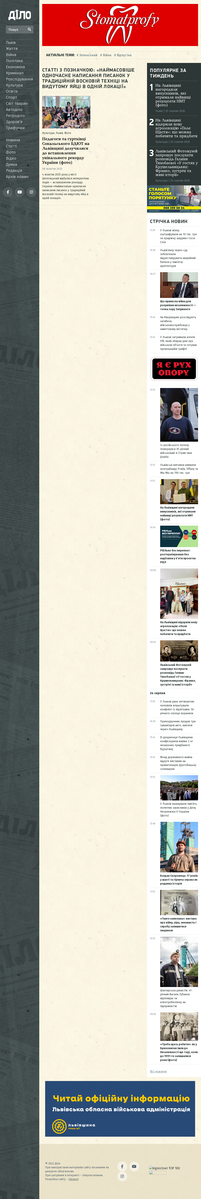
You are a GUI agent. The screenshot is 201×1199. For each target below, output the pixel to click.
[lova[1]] (120, 1135)
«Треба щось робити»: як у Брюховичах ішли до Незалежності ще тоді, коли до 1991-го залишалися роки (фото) (179, 1052)
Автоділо (14, 109)
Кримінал (15, 73)
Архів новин (17, 176)
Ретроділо (15, 115)
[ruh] (174, 380)
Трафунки (15, 127)
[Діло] (19, 15)
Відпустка (124, 55)
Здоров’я (14, 121)
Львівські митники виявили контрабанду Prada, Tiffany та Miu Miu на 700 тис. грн (179, 469)
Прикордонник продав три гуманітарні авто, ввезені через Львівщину (178, 725)
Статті (11, 146)
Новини (13, 140)
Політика (14, 60)
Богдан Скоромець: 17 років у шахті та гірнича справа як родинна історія (179, 879)
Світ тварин (17, 103)
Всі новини (158, 1071)
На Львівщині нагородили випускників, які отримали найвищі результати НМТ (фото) (173, 95)
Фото (11, 152)
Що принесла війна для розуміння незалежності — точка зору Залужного (178, 305)
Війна (11, 54)
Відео (11, 158)
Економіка (15, 66)
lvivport (74, 1179)
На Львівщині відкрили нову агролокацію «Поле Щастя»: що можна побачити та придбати (176, 128)
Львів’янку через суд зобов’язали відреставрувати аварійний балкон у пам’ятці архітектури (178, 258)
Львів (11, 42)
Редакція (14, 170)
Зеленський (88, 55)
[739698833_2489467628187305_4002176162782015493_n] (120, 45)
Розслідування (19, 79)
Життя (12, 48)
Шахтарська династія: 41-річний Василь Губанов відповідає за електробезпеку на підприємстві (176, 998)
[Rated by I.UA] (157, 1173)
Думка (11, 164)
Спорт (11, 97)
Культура (14, 85)
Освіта (12, 91)
